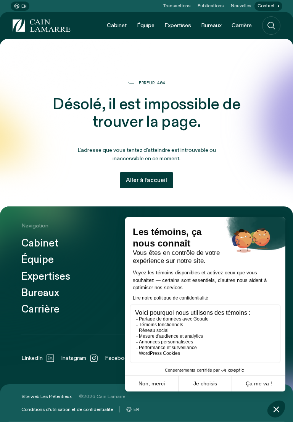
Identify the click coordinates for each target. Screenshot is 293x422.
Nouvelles (241, 6)
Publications (211, 6)
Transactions (176, 6)
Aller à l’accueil (146, 180)
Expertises (177, 25)
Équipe (146, 25)
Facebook (117, 358)
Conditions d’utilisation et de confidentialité (67, 409)
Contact (266, 6)
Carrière (242, 25)
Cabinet (117, 25)
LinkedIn (32, 358)
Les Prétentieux (56, 396)
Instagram (73, 358)
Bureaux (211, 25)
